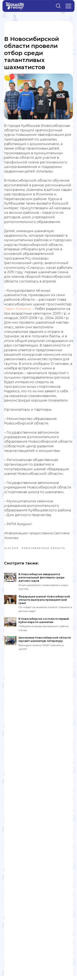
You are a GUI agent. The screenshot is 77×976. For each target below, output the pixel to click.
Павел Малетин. (18, 309)
